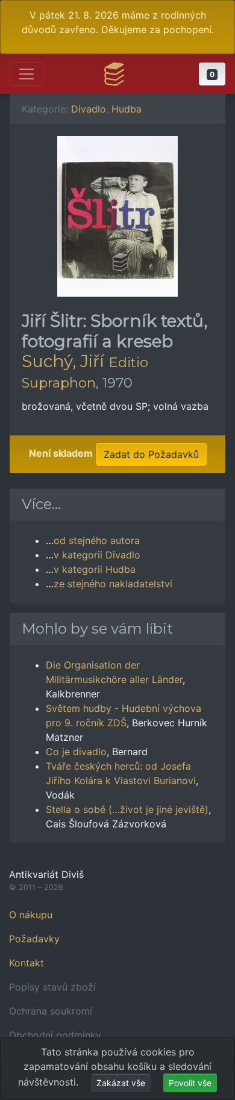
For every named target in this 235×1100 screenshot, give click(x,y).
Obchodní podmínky (55, 1035)
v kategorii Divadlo (97, 555)
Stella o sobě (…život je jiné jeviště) (127, 809)
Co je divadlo (76, 752)
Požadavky (34, 939)
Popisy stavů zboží (52, 987)
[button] (212, 74)
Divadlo (88, 109)
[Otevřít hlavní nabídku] (26, 74)
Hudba (126, 109)
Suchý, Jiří (63, 361)
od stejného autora (97, 540)
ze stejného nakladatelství (113, 584)
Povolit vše (190, 1083)
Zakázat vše (120, 1083)
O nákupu (30, 915)
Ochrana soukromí (50, 1011)
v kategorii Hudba (95, 569)
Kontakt (26, 963)
